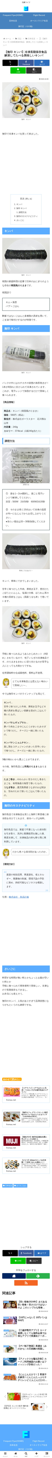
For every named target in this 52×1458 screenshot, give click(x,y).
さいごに (20, 220)
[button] (34, 70)
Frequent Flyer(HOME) (13, 1441)
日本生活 (8, 1186)
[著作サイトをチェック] (14, 1276)
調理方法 (22, 212)
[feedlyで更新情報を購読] (38, 1276)
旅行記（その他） (26, 1449)
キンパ (19, 204)
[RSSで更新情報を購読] (26, 1283)
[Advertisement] (26, 165)
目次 (22, 198)
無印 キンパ (21, 208)
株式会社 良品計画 (19, 897)
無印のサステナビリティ (27, 216)
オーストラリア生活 (38, 1445)
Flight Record (38, 1441)
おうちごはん (21, 1186)
